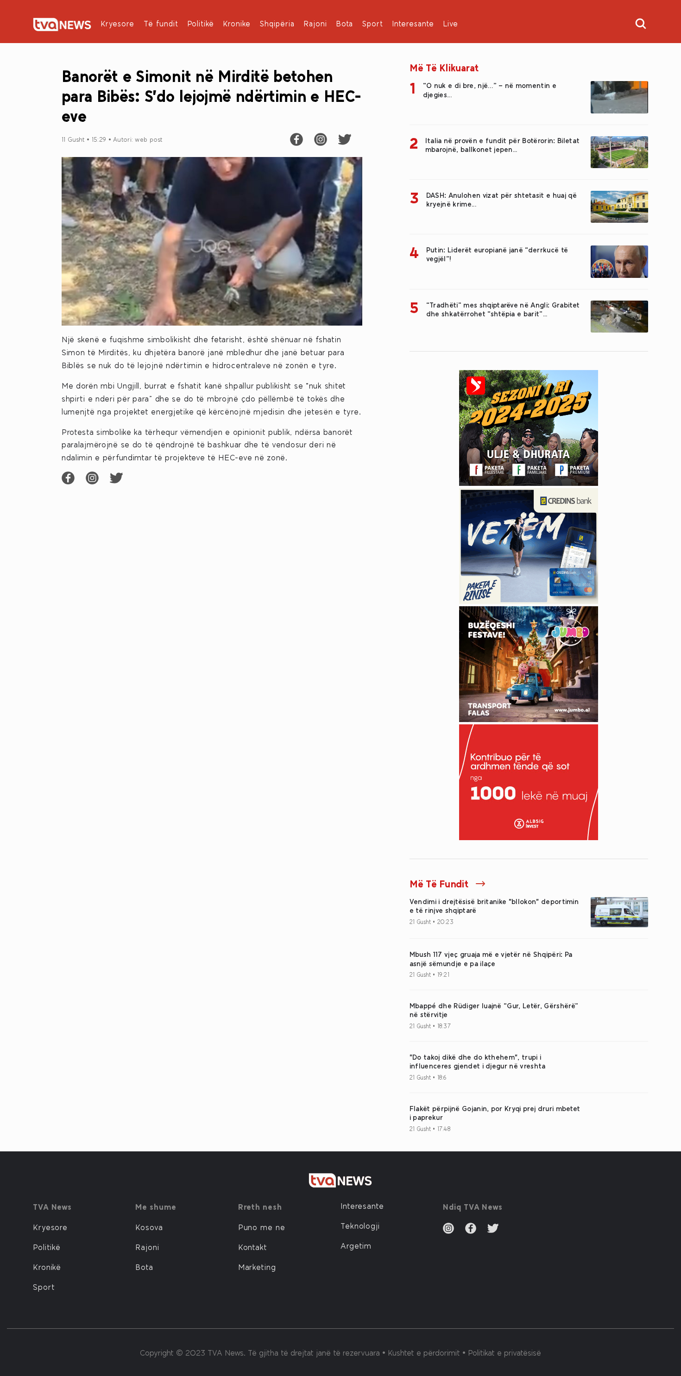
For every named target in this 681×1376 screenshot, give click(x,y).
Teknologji (360, 1225)
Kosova (149, 1227)
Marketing (257, 1267)
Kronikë (47, 1267)
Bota (344, 23)
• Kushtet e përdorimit (422, 1352)
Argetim (356, 1245)
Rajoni (315, 23)
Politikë (201, 23)
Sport (372, 23)
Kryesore (117, 23)
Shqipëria (277, 23)
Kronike (237, 23)
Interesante (413, 23)
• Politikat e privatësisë (501, 1352)
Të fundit (161, 23)
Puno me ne (261, 1227)
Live (450, 23)
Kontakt (252, 1247)
